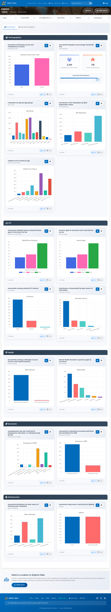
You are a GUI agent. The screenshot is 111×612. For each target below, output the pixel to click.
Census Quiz (73, 598)
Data (49, 94)
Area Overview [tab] (10, 27)
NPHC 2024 (11, 3)
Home (39, 3)
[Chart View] (46, 45)
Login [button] (106, 3)
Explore (45, 3)
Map (51, 3)
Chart (43, 94)
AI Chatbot (63, 598)
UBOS (81, 598)
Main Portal (32, 3)
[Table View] (50, 45)
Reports (66, 3)
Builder (58, 3)
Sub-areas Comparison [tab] (27, 27)
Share (89, 10)
